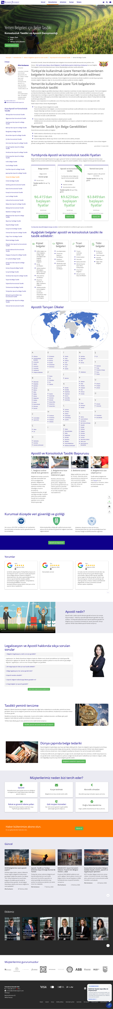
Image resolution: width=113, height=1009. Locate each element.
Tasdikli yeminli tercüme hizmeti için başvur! (38, 724)
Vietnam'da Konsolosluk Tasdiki (15, 306)
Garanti (21, 787)
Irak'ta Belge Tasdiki (11, 161)
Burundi (35, 408)
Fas (50, 378)
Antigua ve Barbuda (38, 372)
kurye (95, 480)
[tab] (39, 654)
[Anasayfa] (10, 2)
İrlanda (66, 356)
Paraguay (83, 387)
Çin (34, 431)
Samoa (82, 417)
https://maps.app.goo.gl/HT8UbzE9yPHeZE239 (9, 566)
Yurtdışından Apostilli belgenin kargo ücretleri (44, 227)
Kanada (66, 387)
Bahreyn (35, 388)
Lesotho (67, 419)
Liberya (66, 413)
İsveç (66, 366)
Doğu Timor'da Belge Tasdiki (14, 236)
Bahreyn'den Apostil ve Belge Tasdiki (16, 128)
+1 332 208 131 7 (11, 989)
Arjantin (35, 364)
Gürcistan (51, 398)
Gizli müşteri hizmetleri (56, 804)
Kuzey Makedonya (69, 443)
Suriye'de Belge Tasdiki (12, 272)
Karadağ (67, 389)
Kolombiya (67, 400)
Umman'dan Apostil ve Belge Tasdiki (16, 232)
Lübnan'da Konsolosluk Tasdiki (14, 200)
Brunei (35, 402)
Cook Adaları (36, 418)
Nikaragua (83, 358)
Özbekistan (83, 372)
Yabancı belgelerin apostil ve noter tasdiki (36, 57)
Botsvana (36, 406)
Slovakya (83, 433)
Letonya (67, 409)
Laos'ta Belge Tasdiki (12, 196)
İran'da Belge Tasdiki (11, 165)
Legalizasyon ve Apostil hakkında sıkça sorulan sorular (37, 648)
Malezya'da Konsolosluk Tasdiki (15, 208)
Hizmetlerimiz (52, 2)
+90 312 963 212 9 (10, 100)
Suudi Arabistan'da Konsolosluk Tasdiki (15, 250)
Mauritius (67, 439)
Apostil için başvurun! (56, 543)
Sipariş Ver (43, 216)
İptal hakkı (79, 1002)
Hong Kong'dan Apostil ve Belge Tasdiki (15, 147)
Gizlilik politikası (59, 1002)
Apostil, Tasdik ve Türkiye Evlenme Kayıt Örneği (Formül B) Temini (43, 870)
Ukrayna (98, 383)
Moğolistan (67, 435)
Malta (66, 433)
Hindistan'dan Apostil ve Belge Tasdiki (16, 152)
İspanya (66, 360)
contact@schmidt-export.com (15, 991)
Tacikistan (98, 366)
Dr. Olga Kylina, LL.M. (47, 930)
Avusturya (36, 366)
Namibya (83, 356)
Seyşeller (83, 425)
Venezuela (98, 406)
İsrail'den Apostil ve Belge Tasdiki (15, 169)
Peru (82, 389)
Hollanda (51, 421)
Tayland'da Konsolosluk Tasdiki (15, 283)
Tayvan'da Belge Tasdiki (12, 279)
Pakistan (83, 381)
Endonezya (51, 366)
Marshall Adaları (68, 431)
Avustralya (36, 368)
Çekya (35, 429)
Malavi (66, 429)
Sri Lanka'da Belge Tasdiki (13, 259)
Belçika (35, 394)
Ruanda (82, 407)
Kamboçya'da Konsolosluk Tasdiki (15, 185)
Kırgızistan (67, 393)
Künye (52, 1002)
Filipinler (51, 384)
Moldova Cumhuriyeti (70, 445)
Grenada (51, 400)
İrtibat (7, 62)
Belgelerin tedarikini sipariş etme (73, 761)
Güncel (43, 2)
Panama (82, 385)
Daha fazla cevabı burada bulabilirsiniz (39, 689)
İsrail (66, 362)
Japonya (67, 378)
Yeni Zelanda (99, 417)
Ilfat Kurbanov (23, 65)
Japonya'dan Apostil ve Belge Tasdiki (16, 173)
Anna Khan (98, 935)
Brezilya (35, 400)
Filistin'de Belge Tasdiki (12, 240)
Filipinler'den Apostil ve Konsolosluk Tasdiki (16, 245)
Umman (98, 387)
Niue (82, 360)
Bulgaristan (36, 398)
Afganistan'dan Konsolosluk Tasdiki (16, 118)
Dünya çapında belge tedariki (61, 743)
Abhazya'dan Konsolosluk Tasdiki (15, 114)
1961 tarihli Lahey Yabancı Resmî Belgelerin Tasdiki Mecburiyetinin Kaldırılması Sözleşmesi (61, 65)
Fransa (50, 376)
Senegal (82, 427)
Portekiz (82, 393)
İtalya (66, 358)
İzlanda (66, 368)
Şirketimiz (63, 2)
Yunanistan (98, 415)
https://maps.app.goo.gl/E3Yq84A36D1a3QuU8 (80, 566)
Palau (82, 383)
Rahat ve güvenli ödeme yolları (21, 804)
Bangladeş (36, 384)
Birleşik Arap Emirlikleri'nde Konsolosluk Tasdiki (14, 295)
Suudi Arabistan (84, 419)
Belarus (35, 390)
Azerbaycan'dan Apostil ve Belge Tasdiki (15, 123)
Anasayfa (8, 57)
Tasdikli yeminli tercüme (22, 705)
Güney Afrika (52, 402)
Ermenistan (51, 364)
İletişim (79, 2)
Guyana (51, 393)
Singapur (83, 431)
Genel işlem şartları (70, 1002)
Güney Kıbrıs (52, 406)
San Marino (83, 421)
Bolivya (35, 396)
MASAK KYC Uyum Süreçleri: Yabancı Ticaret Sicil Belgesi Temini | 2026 (68, 870)
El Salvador (51, 356)
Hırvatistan (51, 417)
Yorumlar (10, 556)
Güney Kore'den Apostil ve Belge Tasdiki (15, 263)
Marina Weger (64, 935)
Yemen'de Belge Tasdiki (12, 177)
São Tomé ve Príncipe (85, 423)
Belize (35, 392)
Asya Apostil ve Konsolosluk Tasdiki (60, 57)
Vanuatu (98, 404)
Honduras (51, 415)
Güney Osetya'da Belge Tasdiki (14, 268)
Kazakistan (67, 391)
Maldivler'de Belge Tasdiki (13, 212)
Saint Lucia (83, 441)
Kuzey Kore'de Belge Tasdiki (14, 229)
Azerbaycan (36, 370)
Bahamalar (36, 381)
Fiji (49, 382)
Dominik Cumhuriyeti (38, 445)
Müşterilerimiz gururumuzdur (22, 962)
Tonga (97, 368)
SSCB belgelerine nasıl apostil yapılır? (15, 869)
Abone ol (79, 828)
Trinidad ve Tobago (100, 370)
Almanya (36, 356)
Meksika (67, 441)
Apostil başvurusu (12, 45)
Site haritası (86, 1002)
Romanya (83, 405)
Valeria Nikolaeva (80, 934)
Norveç (82, 362)
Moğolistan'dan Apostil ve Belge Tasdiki (15, 216)
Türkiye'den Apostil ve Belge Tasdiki (16, 291)
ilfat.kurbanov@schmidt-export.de (15, 102)
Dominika (36, 443)
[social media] (85, 988)
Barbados (36, 386)
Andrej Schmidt (29, 930)
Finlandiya (51, 380)
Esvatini (51, 362)
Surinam (82, 437)
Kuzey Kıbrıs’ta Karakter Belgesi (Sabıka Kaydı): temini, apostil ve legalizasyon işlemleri (96, 870)
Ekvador (51, 358)
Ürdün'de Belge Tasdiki (12, 181)
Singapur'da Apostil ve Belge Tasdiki (16, 255)
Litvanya (67, 411)
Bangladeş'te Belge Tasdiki (13, 131)
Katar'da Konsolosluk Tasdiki (14, 188)
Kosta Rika (67, 398)
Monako (67, 437)
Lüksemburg (68, 417)
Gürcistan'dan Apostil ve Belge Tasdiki (17, 143)
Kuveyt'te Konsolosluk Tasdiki (14, 192)
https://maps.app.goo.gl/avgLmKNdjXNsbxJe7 (45, 566)
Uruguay (98, 385)
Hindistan (51, 419)
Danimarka (36, 441)
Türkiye (98, 374)
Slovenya (83, 435)
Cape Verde (36, 420)
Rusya (82, 403)
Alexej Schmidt (11, 935)
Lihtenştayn (67, 415)
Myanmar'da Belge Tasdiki (13, 221)
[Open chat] (109, 1005)
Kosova (66, 396)
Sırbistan (83, 429)
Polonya (82, 391)
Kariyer (71, 2)
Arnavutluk (36, 362)
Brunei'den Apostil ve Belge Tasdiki (16, 135)
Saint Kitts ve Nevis (85, 439)
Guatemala (51, 396)
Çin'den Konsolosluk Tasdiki (14, 139)
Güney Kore (52, 404)
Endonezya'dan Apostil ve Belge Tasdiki (15, 157)
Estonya (51, 360)
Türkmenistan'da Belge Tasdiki (14, 287)
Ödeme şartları (94, 1002)
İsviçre (66, 364)
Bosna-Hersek (37, 404)
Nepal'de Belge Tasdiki (12, 225)
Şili (97, 356)
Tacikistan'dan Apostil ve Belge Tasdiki (17, 276)
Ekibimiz (9, 911)
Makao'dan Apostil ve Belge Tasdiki (16, 204)
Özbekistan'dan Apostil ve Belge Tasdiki (15, 301)
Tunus (97, 372)
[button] (103, 2)
